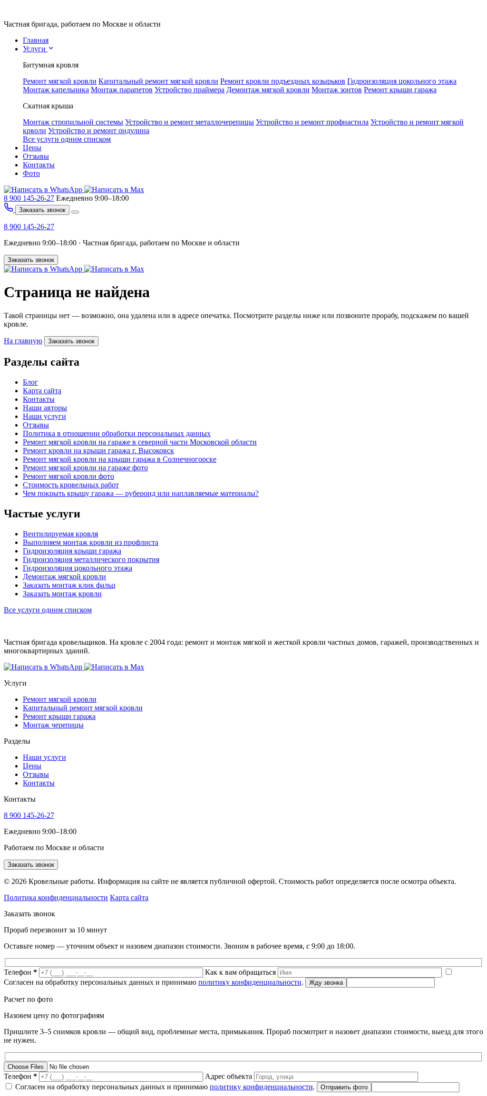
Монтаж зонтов (337, 90)
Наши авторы (45, 408)
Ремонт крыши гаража (400, 90)
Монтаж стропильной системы (73, 122)
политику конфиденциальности (250, 982)
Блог (30, 382)
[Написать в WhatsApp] (44, 189)
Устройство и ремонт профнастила (312, 122)
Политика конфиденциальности (56, 897)
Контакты (39, 165)
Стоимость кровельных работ (71, 485)
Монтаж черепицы (53, 725)
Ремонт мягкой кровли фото (68, 476)
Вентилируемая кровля (60, 534)
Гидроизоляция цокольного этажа (402, 81)
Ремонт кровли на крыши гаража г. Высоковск (98, 450)
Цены (32, 148)
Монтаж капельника (56, 90)
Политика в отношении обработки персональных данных (117, 433)
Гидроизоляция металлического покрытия (91, 559)
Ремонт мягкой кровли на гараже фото (85, 468)
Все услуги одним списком (67, 139)
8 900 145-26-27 (29, 198)
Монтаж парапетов (122, 90)
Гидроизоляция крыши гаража (72, 551)
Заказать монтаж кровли (62, 594)
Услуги (35, 49)
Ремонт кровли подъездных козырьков (282, 81)
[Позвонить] (9, 209)
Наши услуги (44, 416)
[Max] (114, 269)
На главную (23, 341)
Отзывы (36, 156)
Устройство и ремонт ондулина (98, 130)
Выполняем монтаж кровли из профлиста (90, 542)
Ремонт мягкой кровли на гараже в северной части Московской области (140, 442)
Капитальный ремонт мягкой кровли (158, 81)
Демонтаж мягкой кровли (268, 90)
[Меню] (75, 212)
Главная (36, 40)
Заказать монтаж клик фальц (69, 585)
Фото (31, 173)
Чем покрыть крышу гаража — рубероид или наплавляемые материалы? (141, 493)
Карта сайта (42, 391)
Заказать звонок (42, 209)
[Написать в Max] (114, 189)
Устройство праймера (189, 90)
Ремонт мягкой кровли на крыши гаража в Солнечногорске (119, 459)
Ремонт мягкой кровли (60, 81)
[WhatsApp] (44, 269)
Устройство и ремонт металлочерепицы (189, 122)
